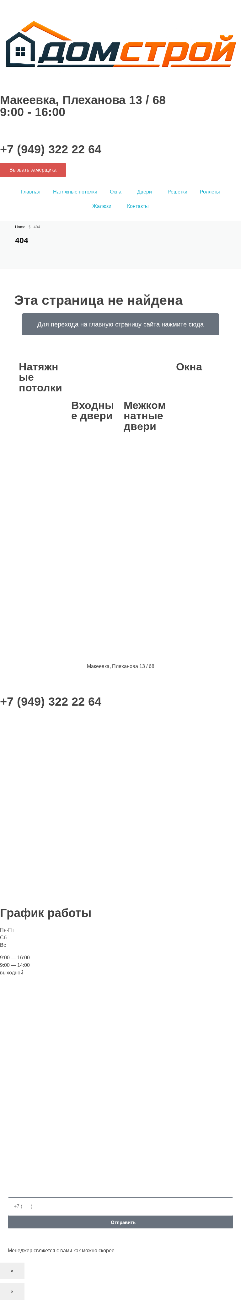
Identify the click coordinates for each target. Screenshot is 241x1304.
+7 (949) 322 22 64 (50, 149)
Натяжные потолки (75, 191)
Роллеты (210, 191)
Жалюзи (101, 206)
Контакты (138, 206)
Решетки (177, 191)
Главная (30, 191)
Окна (115, 191)
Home (20, 227)
